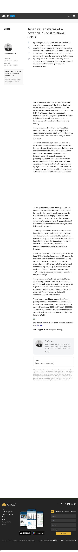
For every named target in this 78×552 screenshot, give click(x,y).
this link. (39, 325)
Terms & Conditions (18, 540)
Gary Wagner (11, 53)
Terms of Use (6, 540)
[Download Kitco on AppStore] (25, 533)
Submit (63, 533)
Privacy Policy (30, 540)
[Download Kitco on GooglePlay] (38, 533)
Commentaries (6, 522)
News (3, 519)
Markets (4, 517)
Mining (4, 524)
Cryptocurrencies (7, 514)
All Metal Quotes (7, 512)
